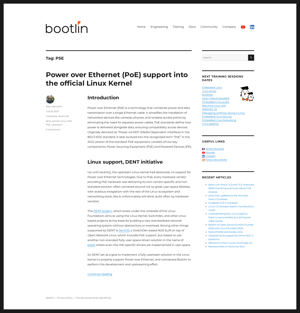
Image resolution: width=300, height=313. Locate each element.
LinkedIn (210, 156)
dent (48, 121)
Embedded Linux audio (215, 102)
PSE (48, 124)
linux (63, 121)
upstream (56, 124)
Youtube (210, 152)
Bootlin (50, 297)
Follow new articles (216, 159)
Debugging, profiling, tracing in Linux (223, 112)
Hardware (51, 116)
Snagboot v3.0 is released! (223, 202)
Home (141, 26)
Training (178, 26)
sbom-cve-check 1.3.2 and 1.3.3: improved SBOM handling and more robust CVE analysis (231, 188)
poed (91, 245)
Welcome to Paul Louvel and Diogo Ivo (230, 242)
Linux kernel (209, 91)
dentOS (124, 230)
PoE (69, 121)
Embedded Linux (212, 87)
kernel (56, 121)
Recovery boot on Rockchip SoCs (226, 246)
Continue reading (100, 274)
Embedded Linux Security (217, 116)
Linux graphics (210, 123)
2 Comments (53, 129)
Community (209, 26)
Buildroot (207, 94)
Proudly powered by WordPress (93, 297)
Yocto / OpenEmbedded (215, 98)
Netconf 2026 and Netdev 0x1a (225, 232)
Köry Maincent (54, 106)
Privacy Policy (65, 297)
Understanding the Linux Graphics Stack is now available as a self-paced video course (229, 217)
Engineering (159, 26)
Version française (214, 148)
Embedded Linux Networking (219, 120)
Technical (63, 116)
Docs (192, 26)
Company (229, 26)
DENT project (102, 211)
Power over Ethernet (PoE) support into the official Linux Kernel (117, 78)
